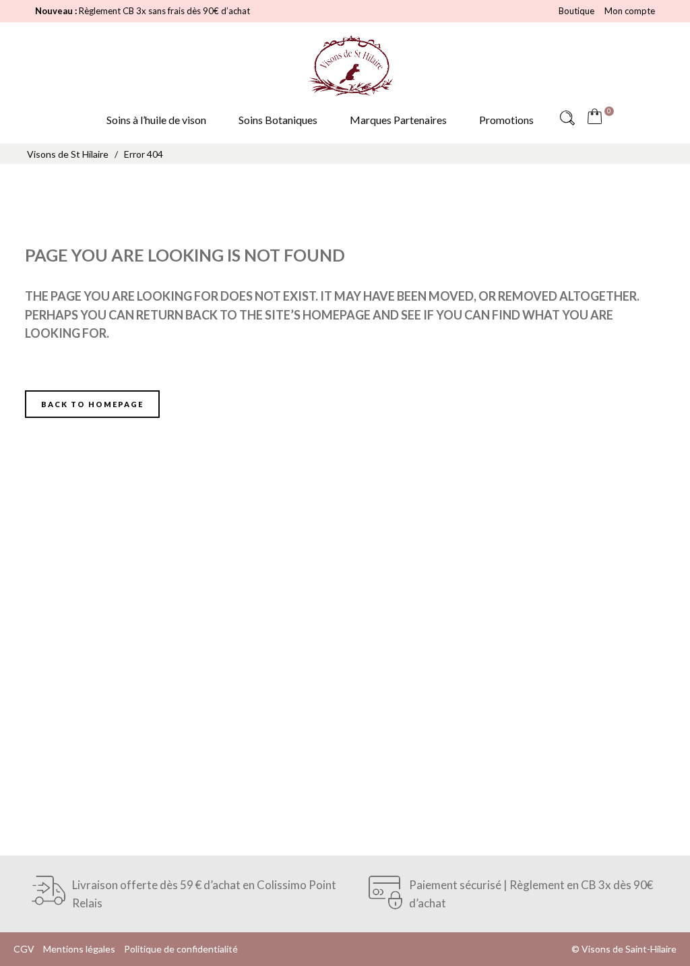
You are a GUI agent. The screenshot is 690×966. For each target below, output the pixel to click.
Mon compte (629, 10)
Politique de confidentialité (181, 949)
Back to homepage (92, 404)
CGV (23, 949)
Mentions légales (79, 949)
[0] (598, 118)
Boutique (576, 10)
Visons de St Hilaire (67, 154)
